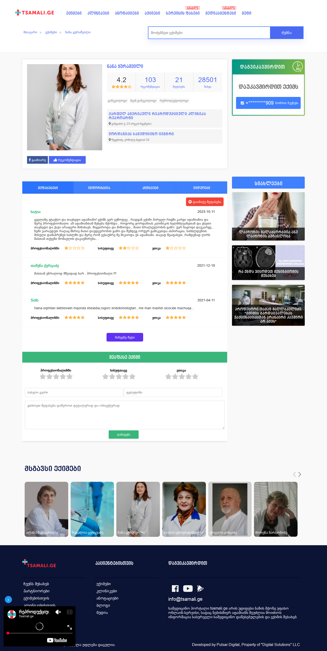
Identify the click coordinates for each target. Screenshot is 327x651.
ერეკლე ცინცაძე (223, 532)
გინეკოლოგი (117, 100)
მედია (102, 612)
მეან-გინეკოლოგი (143, 100)
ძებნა (287, 32)
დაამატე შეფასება (206, 202)
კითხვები (150, 188)
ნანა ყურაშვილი (77, 32)
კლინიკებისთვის (39, 605)
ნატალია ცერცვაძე (87, 532)
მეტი (246, 13)
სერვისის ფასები (183, 13)
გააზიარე (38, 160)
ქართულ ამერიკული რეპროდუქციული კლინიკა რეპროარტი (157, 116)
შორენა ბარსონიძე (271, 532)
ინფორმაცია (99, 188)
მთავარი (30, 32)
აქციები (152, 13)
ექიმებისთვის (36, 598)
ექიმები (74, 13)
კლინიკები (98, 13)
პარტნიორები (36, 591)
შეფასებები (48, 188)
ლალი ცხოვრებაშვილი (183, 532)
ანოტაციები (127, 13)
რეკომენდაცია (69, 160)
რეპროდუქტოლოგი (174, 100)
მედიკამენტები (220, 13)
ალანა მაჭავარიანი (42, 532)
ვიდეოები (201, 188)
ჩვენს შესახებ (36, 584)
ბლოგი (103, 605)
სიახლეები (268, 183)
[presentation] (294, 474)
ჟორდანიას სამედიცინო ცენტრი (141, 134)
